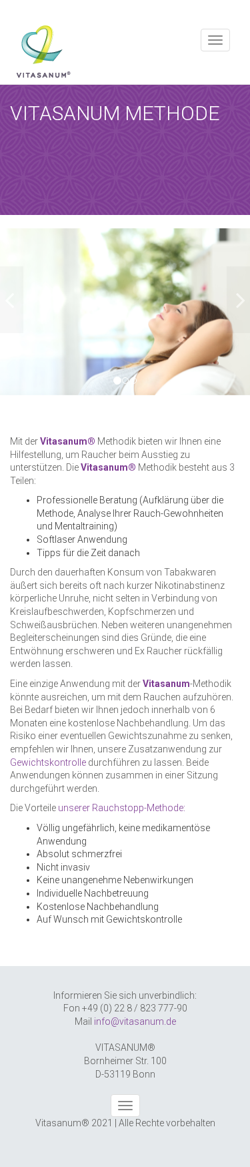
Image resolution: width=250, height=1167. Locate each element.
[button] (18, 311)
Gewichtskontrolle (48, 762)
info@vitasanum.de (135, 1021)
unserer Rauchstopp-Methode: (121, 807)
